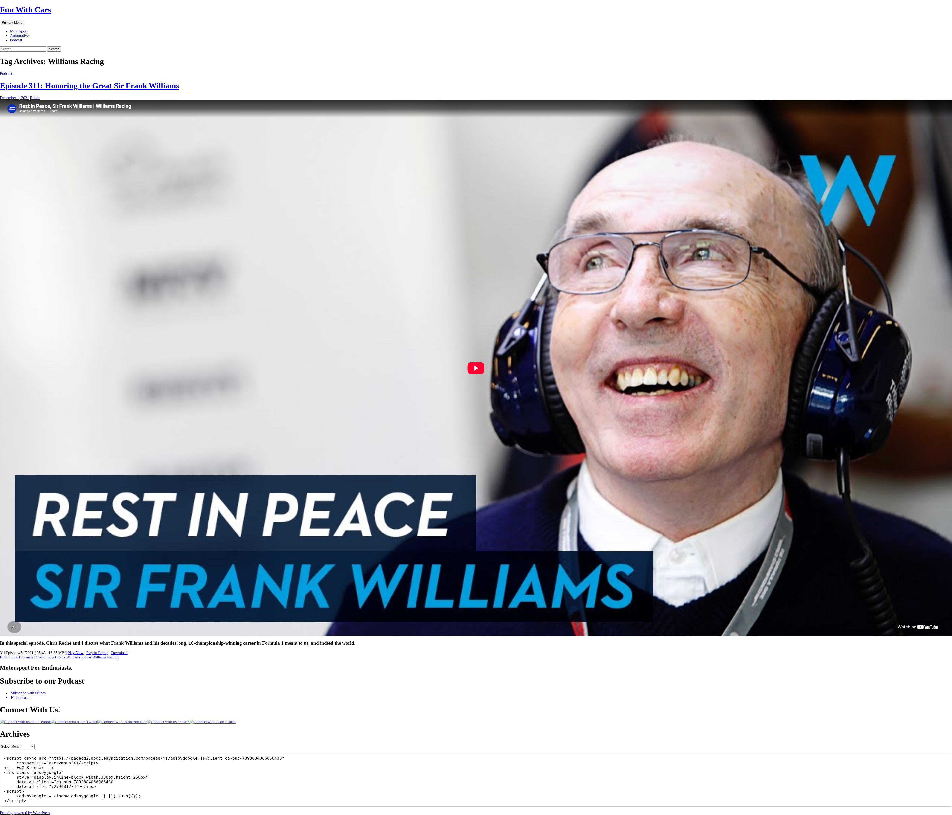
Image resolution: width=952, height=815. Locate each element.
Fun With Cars (25, 9)
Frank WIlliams (68, 657)
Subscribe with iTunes (28, 693)
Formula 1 (12, 657)
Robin (35, 98)
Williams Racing (105, 657)
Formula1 (48, 657)
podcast (86, 657)
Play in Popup (97, 653)
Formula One (30, 657)
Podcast (16, 40)
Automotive (19, 35)
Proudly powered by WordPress (25, 813)
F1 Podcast (19, 697)
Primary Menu (12, 22)
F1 (2, 657)
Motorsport (18, 31)
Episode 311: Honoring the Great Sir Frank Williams (89, 85)
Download (119, 653)
